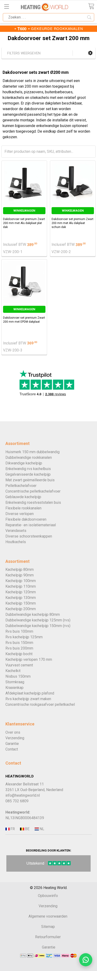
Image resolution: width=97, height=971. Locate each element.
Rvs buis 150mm (19, 642)
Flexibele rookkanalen (23, 508)
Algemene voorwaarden (47, 916)
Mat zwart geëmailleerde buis (30, 480)
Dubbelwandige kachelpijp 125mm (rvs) (37, 620)
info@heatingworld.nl (22, 795)
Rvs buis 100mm (19, 631)
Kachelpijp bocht (18, 654)
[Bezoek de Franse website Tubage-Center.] (12, 829)
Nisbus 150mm (18, 676)
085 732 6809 (16, 801)
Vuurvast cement (19, 665)
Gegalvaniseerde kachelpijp (28, 474)
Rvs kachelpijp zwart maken (28, 699)
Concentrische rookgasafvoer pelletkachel (40, 704)
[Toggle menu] (6, 6)
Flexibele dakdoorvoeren (25, 519)
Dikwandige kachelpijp (23, 463)
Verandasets (15, 530)
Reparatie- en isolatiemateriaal (30, 525)
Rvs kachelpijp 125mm (24, 637)
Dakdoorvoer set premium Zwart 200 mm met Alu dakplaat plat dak (24, 223)
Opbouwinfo (48, 895)
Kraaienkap (14, 687)
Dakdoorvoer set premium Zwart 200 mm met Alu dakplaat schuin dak (72, 223)
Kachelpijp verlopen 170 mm (28, 659)
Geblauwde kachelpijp (23, 497)
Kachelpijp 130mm (20, 597)
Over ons (12, 732)
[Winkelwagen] (91, 6)
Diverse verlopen (19, 514)
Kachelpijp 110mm (20, 586)
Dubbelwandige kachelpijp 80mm (32, 614)
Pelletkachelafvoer (20, 485)
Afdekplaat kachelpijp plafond (29, 693)
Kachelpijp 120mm (20, 592)
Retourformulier (48, 937)
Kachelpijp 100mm (20, 581)
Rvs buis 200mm (19, 648)
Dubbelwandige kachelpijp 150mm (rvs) (37, 626)
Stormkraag (14, 682)
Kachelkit (12, 670)
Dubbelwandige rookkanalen (28, 457)
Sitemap (48, 926)
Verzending (14, 738)
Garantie (12, 743)
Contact (11, 749)
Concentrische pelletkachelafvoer (33, 491)
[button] (90, 53)
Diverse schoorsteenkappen (28, 536)
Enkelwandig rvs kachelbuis (28, 469)
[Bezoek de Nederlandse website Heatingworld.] (27, 829)
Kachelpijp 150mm (20, 603)
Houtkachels (15, 542)
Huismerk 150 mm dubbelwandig (32, 452)
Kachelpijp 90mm (19, 575)
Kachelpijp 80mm (19, 569)
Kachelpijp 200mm (20, 609)
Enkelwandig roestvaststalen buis (33, 502)
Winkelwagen (24, 210)
